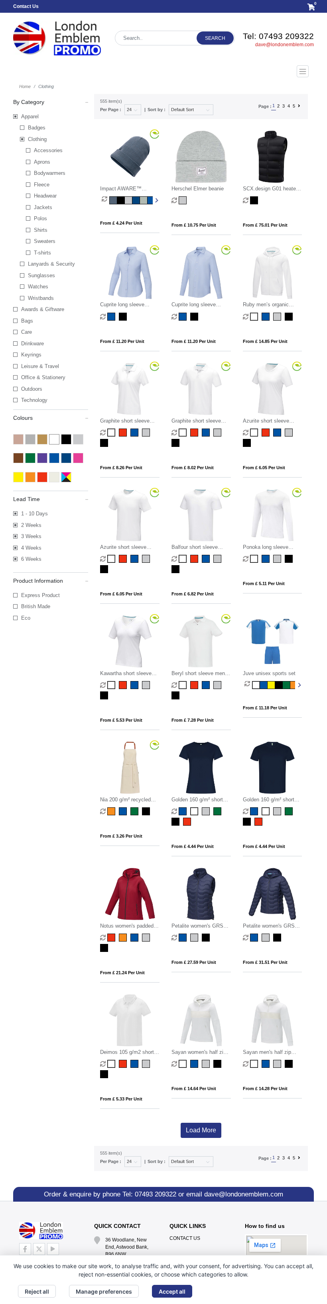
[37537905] (207, 938)
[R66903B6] (290, 811)
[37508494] (207, 433)
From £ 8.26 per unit (121, 467)
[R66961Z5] (195, 811)
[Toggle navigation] (163, 71)
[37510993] (290, 317)
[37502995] (176, 695)
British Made (35, 606)
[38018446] (267, 559)
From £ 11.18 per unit (265, 707)
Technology (34, 400)
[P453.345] (151, 200)
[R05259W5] (278, 685)
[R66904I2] (259, 822)
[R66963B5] (218, 811)
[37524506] (184, 317)
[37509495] (135, 433)
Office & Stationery (43, 377)
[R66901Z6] (267, 811)
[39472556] (267, 1064)
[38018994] (290, 559)
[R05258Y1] (271, 685)
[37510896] (278, 317)
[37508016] (184, 433)
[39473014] (184, 1064)
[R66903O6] (248, 822)
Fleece (41, 185)
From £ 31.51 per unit (265, 962)
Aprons (42, 162)
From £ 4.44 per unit (192, 846)
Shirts (40, 230)
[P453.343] (143, 200)
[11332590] (147, 811)
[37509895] (147, 433)
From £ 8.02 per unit (192, 467)
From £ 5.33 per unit (121, 1098)
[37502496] (207, 685)
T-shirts (42, 253)
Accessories (48, 150)
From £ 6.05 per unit (264, 467)
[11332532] (112, 811)
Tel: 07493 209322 (278, 36)
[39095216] (124, 1064)
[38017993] (105, 695)
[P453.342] (128, 200)
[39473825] (207, 1064)
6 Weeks (31, 559)
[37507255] (267, 433)
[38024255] (195, 559)
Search (215, 38)
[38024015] (184, 559)
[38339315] (124, 938)
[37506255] (124, 559)
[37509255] (124, 433)
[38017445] (135, 685)
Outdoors (31, 389)
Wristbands (41, 298)
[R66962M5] (207, 811)
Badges (36, 128)
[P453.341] (120, 200)
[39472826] (278, 1064)
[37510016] (255, 317)
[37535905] (278, 938)
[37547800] (184, 200)
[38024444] (207, 559)
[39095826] (147, 1064)
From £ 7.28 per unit (192, 720)
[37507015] (255, 433)
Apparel (30, 116)
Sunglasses (41, 275)
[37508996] (176, 443)
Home (25, 86)
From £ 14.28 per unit (265, 1088)
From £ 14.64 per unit (193, 1088)
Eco (25, 618)
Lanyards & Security (51, 264)
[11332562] (135, 811)
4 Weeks (31, 548)
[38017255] (124, 685)
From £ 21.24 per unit (122, 972)
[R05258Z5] (286, 685)
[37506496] (135, 559)
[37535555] (255, 938)
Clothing (37, 139)
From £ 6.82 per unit (192, 593)
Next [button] (156, 200)
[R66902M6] (278, 811)
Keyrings (31, 355)
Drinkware (32, 344)
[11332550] (124, 811)
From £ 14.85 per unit (265, 341)
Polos (40, 218)
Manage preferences (104, 1291)
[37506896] (147, 559)
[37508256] (195, 433)
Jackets (43, 207)
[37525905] (124, 317)
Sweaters (44, 241)
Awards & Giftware (42, 309)
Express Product (40, 595)
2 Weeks (31, 525)
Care (26, 332)
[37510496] (267, 317)
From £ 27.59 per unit (193, 962)
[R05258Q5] (256, 685)
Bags (27, 321)
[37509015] (112, 433)
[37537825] (195, 938)
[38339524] (135, 938)
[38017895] (147, 685)
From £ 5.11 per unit (264, 583)
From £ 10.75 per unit (193, 225)
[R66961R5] (184, 811)
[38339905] (105, 948)
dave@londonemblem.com (284, 44)
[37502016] (184, 685)
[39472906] (290, 1064)
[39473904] (218, 1064)
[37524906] (195, 317)
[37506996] (105, 569)
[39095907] (105, 1074)
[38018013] (255, 559)
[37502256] (195, 685)
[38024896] (218, 559)
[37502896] (218, 685)
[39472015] (255, 1064)
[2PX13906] (255, 200)
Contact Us (26, 6)
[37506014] (112, 559)
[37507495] (278, 433)
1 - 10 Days (34, 514)
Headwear (45, 196)
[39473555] (195, 1064)
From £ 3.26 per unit (121, 836)
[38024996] (176, 569)
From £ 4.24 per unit (121, 223)
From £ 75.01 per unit (265, 225)
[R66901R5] (255, 811)
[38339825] (147, 938)
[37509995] (105, 443)
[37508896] (218, 433)
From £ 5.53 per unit (121, 720)
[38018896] (278, 559)
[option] (105, 200)
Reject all (37, 1291)
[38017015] (112, 685)
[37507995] (248, 443)
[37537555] (184, 938)
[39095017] (112, 1064)
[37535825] (267, 938)
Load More (201, 1130)
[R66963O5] (176, 822)
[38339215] (112, 938)
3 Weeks (31, 536)
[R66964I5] (188, 822)
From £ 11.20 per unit (122, 341)
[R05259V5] (263, 685)
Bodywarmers (49, 173)
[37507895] (290, 433)
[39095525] (135, 1064)
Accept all (172, 1291)
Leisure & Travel (40, 366)
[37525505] (112, 317)
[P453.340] (113, 200)
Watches (38, 287)
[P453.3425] (136, 200)
